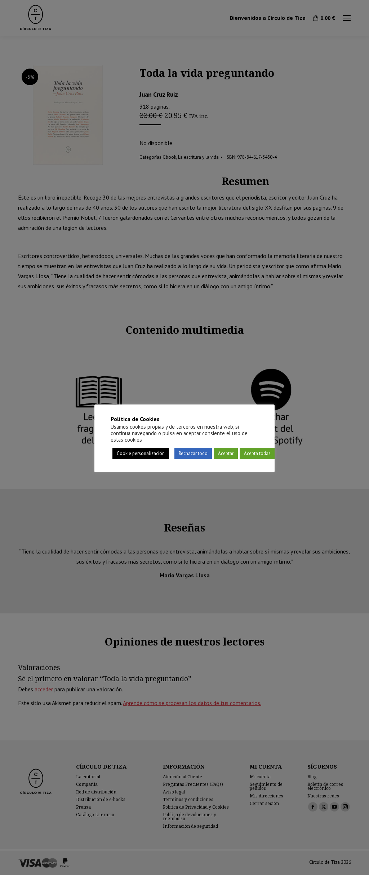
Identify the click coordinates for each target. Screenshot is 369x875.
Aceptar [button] (226, 453)
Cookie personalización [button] (141, 453)
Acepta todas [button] (257, 453)
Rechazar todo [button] (193, 453)
